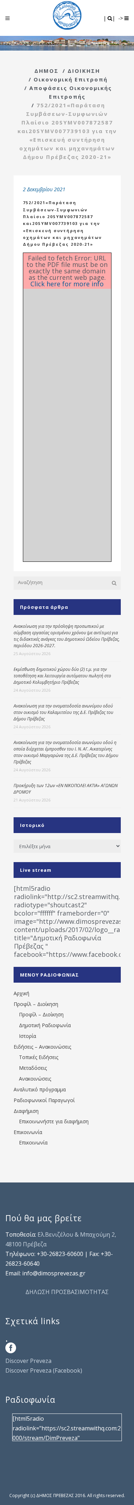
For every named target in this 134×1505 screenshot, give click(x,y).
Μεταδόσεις (33, 1067)
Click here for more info (67, 283)
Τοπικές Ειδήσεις (38, 1057)
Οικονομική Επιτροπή (71, 79)
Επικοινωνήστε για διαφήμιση (54, 1121)
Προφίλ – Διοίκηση (36, 1004)
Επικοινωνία (28, 1132)
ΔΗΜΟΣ (46, 70)
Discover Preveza (28, 1361)
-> (121, 18)
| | (109, 18)
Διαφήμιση (26, 1110)
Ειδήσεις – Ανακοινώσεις (42, 1046)
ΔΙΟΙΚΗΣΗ (84, 70)
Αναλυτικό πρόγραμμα (40, 1089)
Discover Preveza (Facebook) (43, 1370)
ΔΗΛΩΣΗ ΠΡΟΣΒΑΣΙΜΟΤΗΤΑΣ (67, 1292)
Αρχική (21, 993)
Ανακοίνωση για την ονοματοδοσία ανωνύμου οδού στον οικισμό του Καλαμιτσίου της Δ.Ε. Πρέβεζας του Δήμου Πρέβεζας (63, 712)
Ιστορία (27, 1036)
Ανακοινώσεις (35, 1078)
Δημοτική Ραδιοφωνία (45, 1025)
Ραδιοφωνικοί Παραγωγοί (44, 1100)
